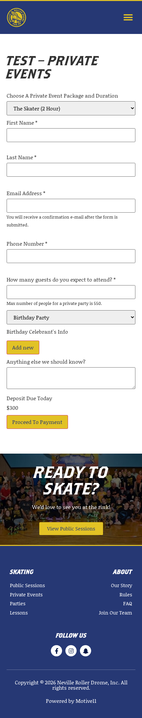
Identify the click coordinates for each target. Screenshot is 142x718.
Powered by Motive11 (71, 700)
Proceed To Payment (37, 422)
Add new (23, 347)
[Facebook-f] (56, 650)
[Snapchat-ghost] (85, 650)
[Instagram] (71, 650)
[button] (128, 17)
